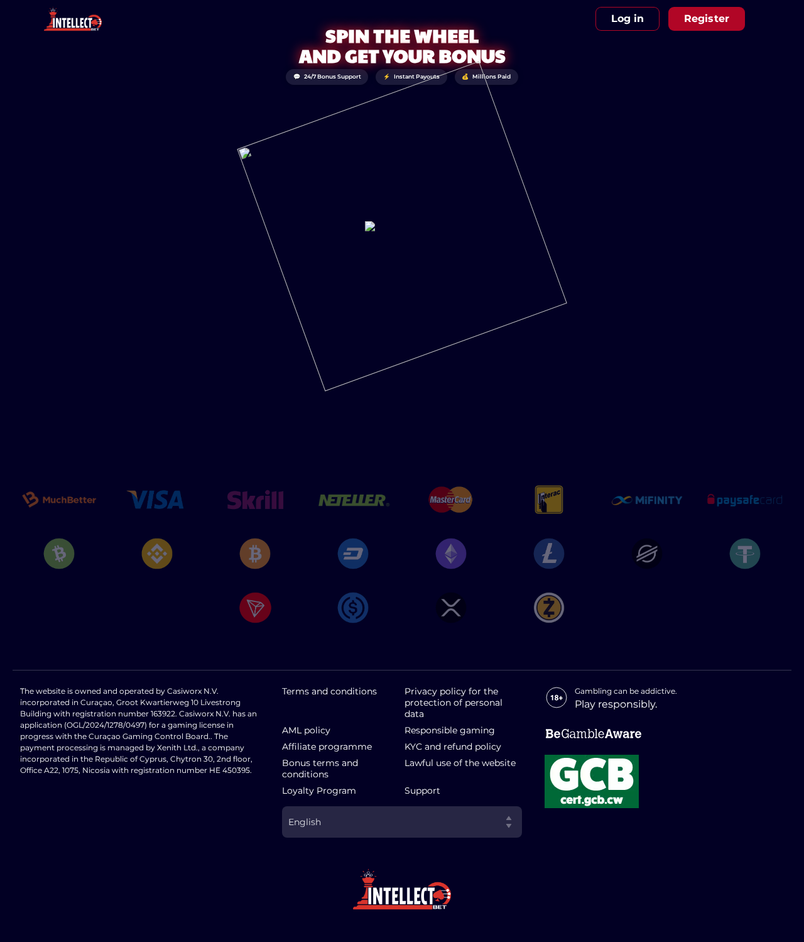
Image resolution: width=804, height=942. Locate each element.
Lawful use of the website (460, 763)
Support (422, 790)
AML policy (306, 730)
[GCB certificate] (592, 781)
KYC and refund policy (453, 746)
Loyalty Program (319, 790)
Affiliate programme (327, 746)
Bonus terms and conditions (320, 768)
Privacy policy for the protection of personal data (454, 703)
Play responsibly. (616, 704)
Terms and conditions (329, 691)
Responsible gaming (450, 730)
